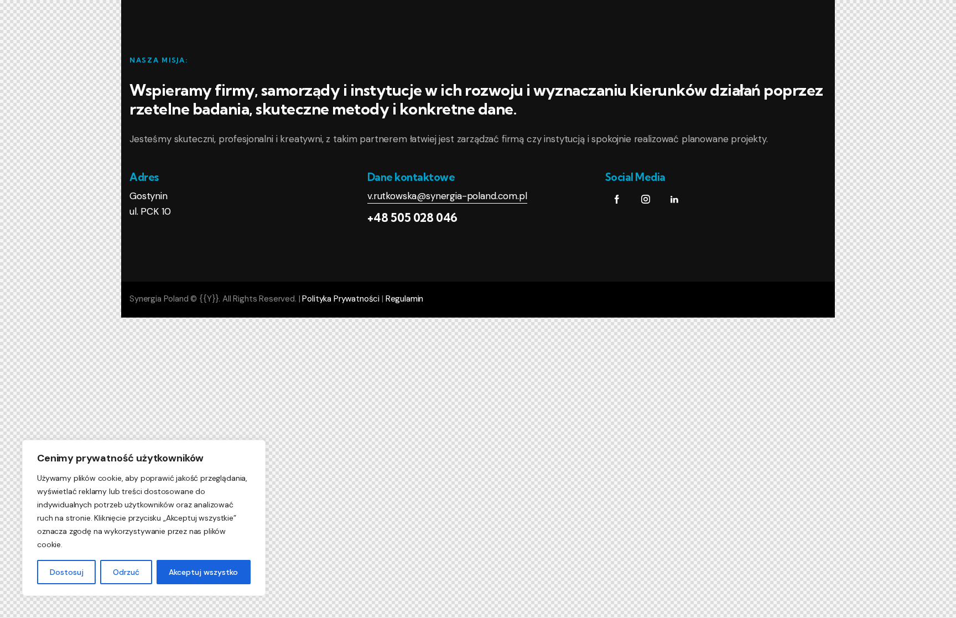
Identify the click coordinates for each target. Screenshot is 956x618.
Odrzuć (126, 572)
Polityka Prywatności (341, 298)
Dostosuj (67, 572)
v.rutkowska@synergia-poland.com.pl (447, 196)
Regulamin (405, 298)
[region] (144, 518)
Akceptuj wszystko (203, 572)
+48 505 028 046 (412, 217)
